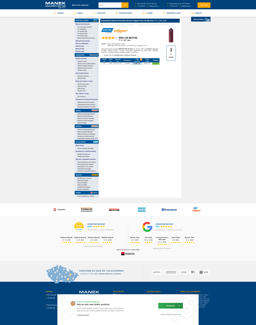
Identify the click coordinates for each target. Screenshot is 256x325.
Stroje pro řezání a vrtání (84, 81)
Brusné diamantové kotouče (86, 38)
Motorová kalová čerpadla (86, 118)
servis (80, 13)
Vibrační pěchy (82, 61)
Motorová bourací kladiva (86, 164)
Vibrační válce (82, 70)
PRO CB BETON (131, 24)
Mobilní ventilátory (83, 189)
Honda (78, 110)
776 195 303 (141, 6)
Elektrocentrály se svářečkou (87, 134)
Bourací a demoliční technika (86, 159)
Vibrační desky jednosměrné (87, 63)
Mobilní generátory (83, 156)
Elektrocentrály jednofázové (86, 114)
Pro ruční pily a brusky (85, 27)
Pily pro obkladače (82, 43)
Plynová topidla (82, 182)
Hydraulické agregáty (84, 169)
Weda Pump (80, 145)
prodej (61, 13)
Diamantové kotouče (83, 24)
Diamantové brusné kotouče (86, 104)
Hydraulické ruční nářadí (85, 166)
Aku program (82, 96)
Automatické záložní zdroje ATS (87, 138)
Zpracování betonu (82, 73)
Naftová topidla (82, 185)
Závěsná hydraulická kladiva (86, 171)
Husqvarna (80, 55)
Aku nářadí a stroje (82, 93)
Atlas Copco (81, 142)
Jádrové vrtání (82, 86)
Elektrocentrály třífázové (85, 116)
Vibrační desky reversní (85, 68)
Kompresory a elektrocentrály (86, 151)
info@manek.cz (154, 6)
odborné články (173, 13)
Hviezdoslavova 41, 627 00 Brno (58, 305)
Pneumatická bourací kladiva (87, 162)
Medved (79, 126)
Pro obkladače (82, 29)
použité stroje (125, 13)
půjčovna (101, 13)
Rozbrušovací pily (83, 84)
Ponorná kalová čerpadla (85, 148)
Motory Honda (82, 123)
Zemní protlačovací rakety (86, 196)
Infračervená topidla (84, 187)
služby (150, 13)
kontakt (198, 13)
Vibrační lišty (82, 78)
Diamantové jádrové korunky (87, 106)
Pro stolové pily (82, 31)
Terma (78, 193)
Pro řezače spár (83, 36)
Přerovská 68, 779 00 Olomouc (57, 295)
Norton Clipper (82, 20)
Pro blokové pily (83, 33)
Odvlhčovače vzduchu (84, 178)
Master (79, 175)
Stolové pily (80, 46)
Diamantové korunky (83, 41)
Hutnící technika (81, 58)
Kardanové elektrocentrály (86, 136)
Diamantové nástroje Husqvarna (87, 99)
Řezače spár (80, 51)
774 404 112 (173, 6)
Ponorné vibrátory (83, 76)
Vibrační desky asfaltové (85, 66)
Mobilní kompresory (84, 154)
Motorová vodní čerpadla (85, 120)
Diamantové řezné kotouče (86, 102)
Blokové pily (80, 48)
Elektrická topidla (83, 180)
